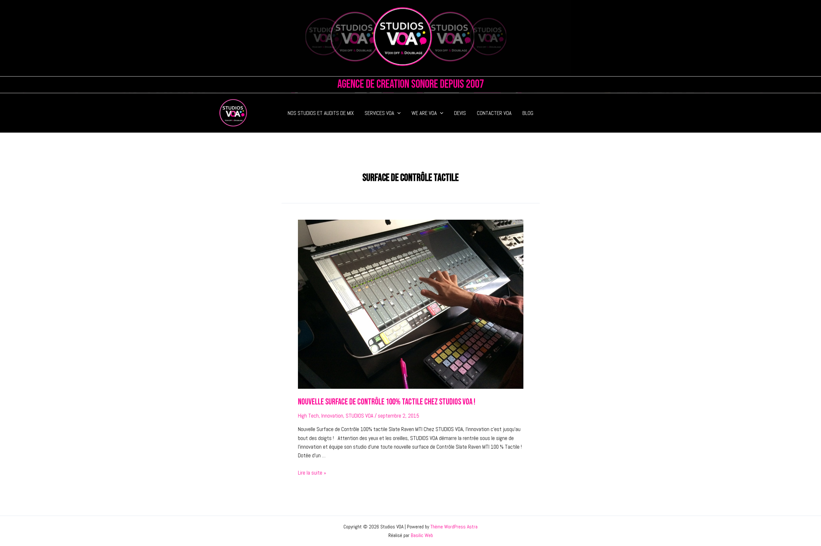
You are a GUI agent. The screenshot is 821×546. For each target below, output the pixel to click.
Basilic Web (422, 535)
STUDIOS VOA (359, 415)
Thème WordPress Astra (454, 526)
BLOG (527, 113)
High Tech (308, 415)
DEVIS (460, 113)
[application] (397, 113)
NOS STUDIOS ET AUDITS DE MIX (321, 113)
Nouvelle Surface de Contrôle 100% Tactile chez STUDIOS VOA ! (386, 402)
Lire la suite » (312, 472)
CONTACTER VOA (494, 113)
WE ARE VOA (424, 113)
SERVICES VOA (379, 113)
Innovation (332, 415)
